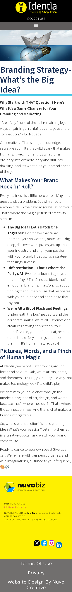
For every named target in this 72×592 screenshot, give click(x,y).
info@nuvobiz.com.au (15, 507)
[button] (36, 25)
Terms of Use (36, 563)
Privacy (36, 572)
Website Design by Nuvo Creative (36, 584)
